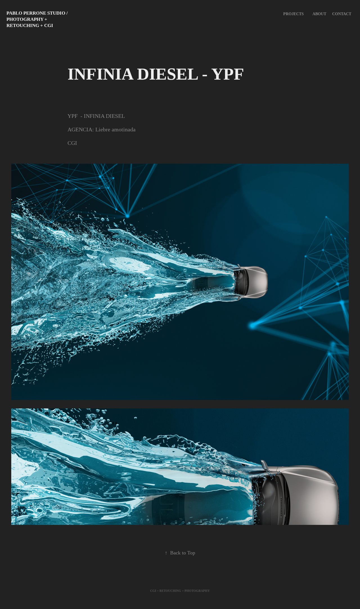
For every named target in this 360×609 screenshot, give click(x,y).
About (319, 14)
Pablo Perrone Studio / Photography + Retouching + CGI (37, 19)
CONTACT (341, 14)
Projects (293, 14)
